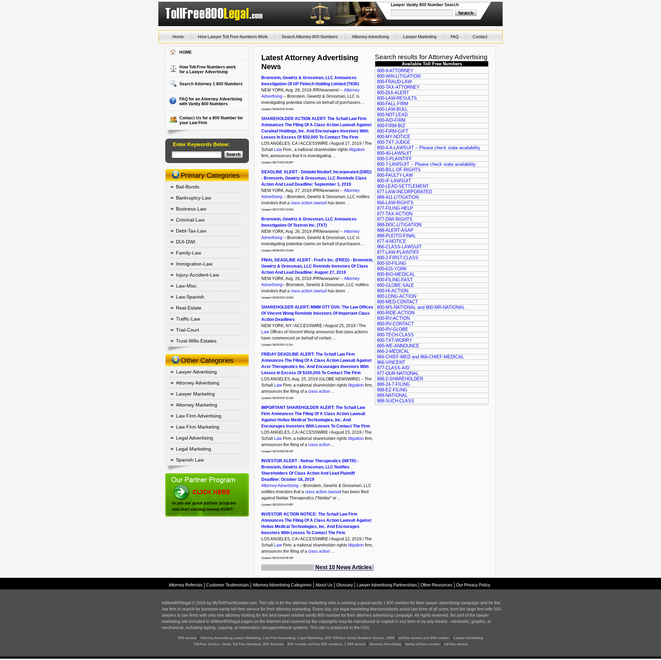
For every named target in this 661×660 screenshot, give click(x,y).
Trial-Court (187, 330)
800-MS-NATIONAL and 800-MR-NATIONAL (421, 307)
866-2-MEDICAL (393, 351)
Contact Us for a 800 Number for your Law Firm (211, 120)
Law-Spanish (190, 297)
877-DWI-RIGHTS (394, 219)
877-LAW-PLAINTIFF (398, 252)
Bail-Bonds (187, 187)
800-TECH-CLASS (395, 334)
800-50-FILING (391, 263)
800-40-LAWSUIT (394, 153)
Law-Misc (186, 286)
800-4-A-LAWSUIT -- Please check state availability (428, 147)
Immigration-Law (194, 264)
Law (278, 149)
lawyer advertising (443, 603)
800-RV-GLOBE (392, 329)
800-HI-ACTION (392, 290)
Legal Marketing (193, 449)
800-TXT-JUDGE (393, 142)
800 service (187, 638)
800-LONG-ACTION (396, 296)
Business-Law (191, 209)
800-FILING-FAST (395, 279)
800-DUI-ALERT (393, 92)
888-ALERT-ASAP (395, 230)
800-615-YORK (392, 268)
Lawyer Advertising (196, 372)
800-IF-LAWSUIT (394, 180)
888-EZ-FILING (392, 389)
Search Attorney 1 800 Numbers (211, 84)
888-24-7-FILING (393, 384)
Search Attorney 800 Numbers (310, 36)
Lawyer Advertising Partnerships (387, 585)
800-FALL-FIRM (392, 103)
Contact (480, 36)
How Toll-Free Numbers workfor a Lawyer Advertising (207, 69)
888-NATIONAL (392, 395)
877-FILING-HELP (395, 208)
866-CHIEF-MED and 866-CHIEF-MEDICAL (420, 356)
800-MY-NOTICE (393, 136)
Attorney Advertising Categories (282, 585)
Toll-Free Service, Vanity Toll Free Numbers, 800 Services (238, 644)
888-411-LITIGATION (398, 197)
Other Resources (436, 585)
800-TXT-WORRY (394, 340)
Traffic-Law (188, 319)
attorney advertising (374, 615)
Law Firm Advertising (198, 416)
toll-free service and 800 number (424, 638)
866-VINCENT (391, 362)
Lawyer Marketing (420, 36)
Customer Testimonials (227, 585)
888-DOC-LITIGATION (399, 224)
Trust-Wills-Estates (196, 341)
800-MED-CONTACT (397, 301)
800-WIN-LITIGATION (398, 76)
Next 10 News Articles (343, 567)
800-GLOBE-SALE (395, 285)
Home (178, 36)
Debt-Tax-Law (191, 231)
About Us (324, 585)
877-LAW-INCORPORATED (404, 191)
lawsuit (320, 203)
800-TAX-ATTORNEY (398, 87)
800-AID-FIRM (391, 120)
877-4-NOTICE (391, 241)
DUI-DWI (185, 242)
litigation (357, 149)
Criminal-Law (190, 220)
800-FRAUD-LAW (394, 81)
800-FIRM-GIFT (392, 131)
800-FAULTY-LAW (395, 175)
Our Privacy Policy (473, 585)
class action (302, 203)
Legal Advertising (194, 438)
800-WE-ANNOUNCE (398, 345)
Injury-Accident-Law (197, 275)
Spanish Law (190, 460)
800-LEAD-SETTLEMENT (403, 186)
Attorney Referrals (185, 585)
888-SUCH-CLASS (395, 400)
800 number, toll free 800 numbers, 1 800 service (326, 644)
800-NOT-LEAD (392, 114)
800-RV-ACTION (393, 318)
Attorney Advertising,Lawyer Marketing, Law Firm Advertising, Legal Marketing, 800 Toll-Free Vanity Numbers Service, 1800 (297, 638)
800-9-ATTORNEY (395, 70)
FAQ (455, 36)
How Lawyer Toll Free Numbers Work (232, 36)
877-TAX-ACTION (394, 213)
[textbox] (422, 12)
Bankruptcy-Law (193, 198)
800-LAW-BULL (392, 109)
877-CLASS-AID (393, 367)
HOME (185, 52)
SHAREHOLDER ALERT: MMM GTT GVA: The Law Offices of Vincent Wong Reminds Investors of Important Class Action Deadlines (317, 313)
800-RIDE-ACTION (396, 312)
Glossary (344, 585)
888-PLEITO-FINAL (396, 235)
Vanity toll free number (422, 644)
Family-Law (188, 253)
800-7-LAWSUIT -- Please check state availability (426, 164)
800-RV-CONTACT (395, 323)
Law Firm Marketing (197, 427)
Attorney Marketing (196, 405)
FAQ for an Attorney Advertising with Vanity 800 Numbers (210, 101)
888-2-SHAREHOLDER (400, 378)
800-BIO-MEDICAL (396, 274)
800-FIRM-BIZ (391, 125)
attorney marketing (309, 603)
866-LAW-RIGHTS (395, 202)
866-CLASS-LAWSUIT (399, 246)
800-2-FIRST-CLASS (397, 257)
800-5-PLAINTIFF (394, 158)
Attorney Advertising (370, 36)
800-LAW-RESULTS (397, 98)
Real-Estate (188, 308)
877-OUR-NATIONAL (398, 373)
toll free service (456, 644)
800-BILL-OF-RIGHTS (399, 169)
